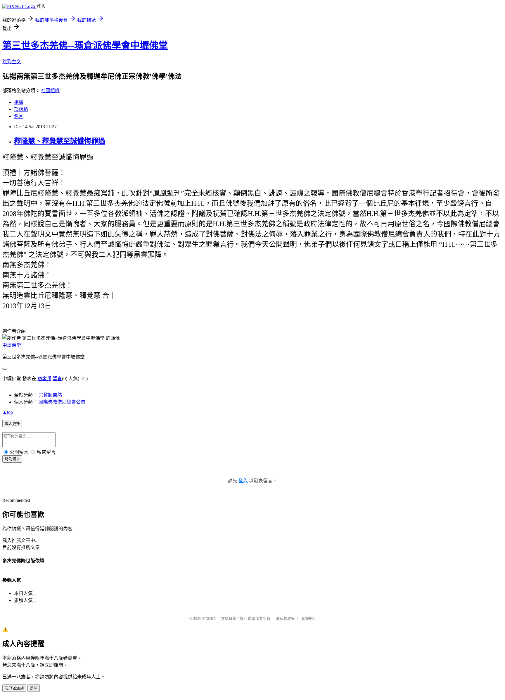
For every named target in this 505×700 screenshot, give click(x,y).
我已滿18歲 (14, 688)
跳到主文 (11, 61)
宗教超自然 (50, 394)
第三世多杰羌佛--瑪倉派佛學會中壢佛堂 (85, 45)
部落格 (21, 109)
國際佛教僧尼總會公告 (62, 401)
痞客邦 (44, 378)
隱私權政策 (285, 618)
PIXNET (208, 618)
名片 (18, 116)
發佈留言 (12, 459)
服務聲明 (308, 618)
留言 (57, 378)
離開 (33, 688)
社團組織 (50, 90)
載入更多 (12, 423)
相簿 (18, 102)
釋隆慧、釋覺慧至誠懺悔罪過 (59, 141)
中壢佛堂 (11, 345)
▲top (7, 412)
